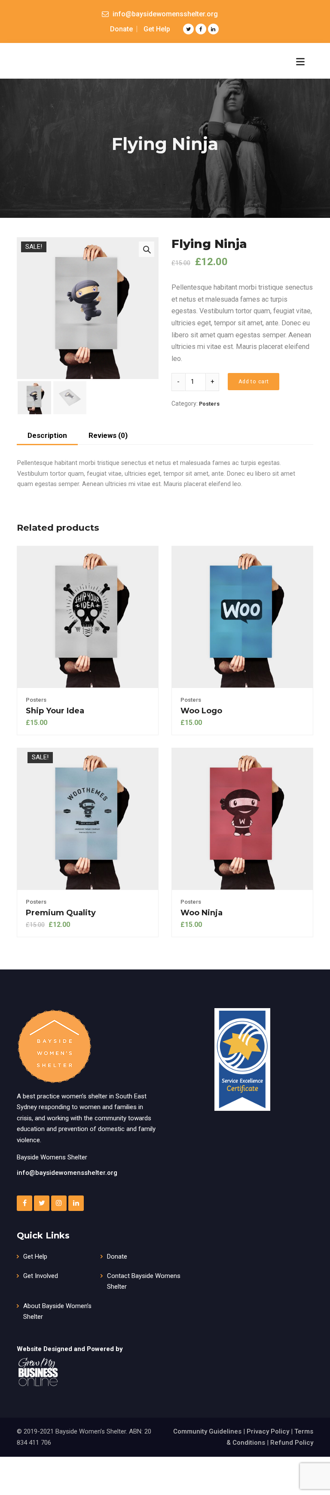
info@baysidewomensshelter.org (67, 1173)
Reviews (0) (108, 435)
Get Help (157, 29)
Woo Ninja (201, 912)
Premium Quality (61, 912)
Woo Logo (201, 710)
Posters (209, 404)
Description (47, 435)
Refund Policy (291, 1442)
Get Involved (40, 1276)
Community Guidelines (207, 1431)
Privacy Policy (268, 1431)
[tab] (47, 436)
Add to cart (253, 381)
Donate (121, 29)
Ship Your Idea (55, 710)
